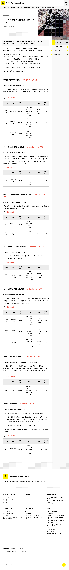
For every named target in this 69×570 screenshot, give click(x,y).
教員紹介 (5, 501)
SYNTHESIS (28, 513)
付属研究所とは (7, 509)
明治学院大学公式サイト (25, 551)
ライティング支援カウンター (54, 511)
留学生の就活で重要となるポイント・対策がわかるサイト (56, 521)
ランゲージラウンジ (51, 526)
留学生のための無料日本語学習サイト (56, 517)
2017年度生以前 (51, 504)
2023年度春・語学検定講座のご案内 (15, 71)
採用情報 (13, 548)
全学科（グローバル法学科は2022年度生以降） (56, 497)
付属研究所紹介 (7, 511)
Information (6, 548)
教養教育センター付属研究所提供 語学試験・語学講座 (12, 517)
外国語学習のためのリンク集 (54, 533)
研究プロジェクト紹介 (8, 513)
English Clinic (51, 529)
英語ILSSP (50, 528)
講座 (33, 7)
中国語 (7, 67)
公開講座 (5, 515)
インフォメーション (25, 7)
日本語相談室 (50, 513)
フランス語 (20, 67)
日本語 (38, 67)
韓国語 (33, 67)
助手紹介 (5, 503)
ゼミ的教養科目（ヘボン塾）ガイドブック (34, 517)
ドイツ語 (13, 67)
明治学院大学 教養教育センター (16, 3)
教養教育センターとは (9, 494)
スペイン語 (27, 67)
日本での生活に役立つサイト (55, 524)
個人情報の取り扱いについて (10, 551)
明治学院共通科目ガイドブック (32, 515)
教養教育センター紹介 (8, 499)
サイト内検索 (19, 548)
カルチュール (28, 511)
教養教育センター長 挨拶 (9, 497)
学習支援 (49, 509)
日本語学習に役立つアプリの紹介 (56, 515)
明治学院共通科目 (51, 494)
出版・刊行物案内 (30, 509)
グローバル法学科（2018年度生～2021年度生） (56, 501)
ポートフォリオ (50, 531)
